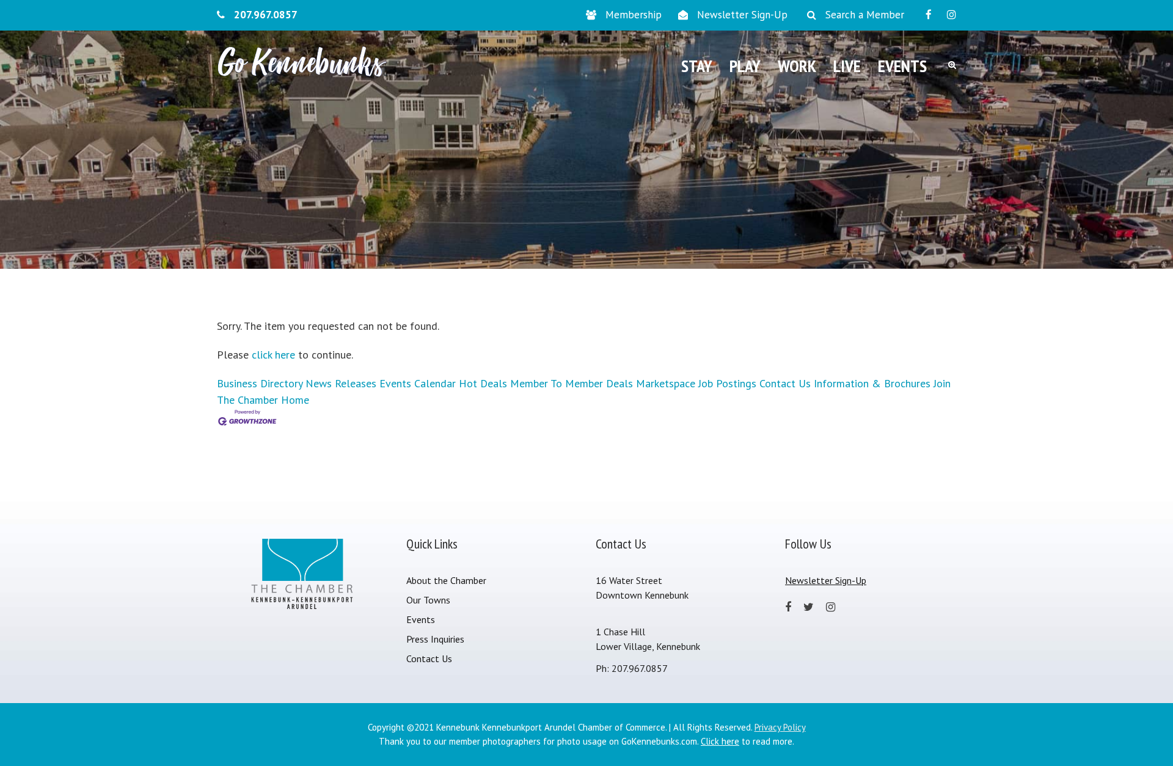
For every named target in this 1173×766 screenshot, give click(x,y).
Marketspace (665, 383)
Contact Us (785, 383)
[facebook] (929, 14)
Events (420, 619)
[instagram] (951, 14)
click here (273, 355)
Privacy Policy (780, 727)
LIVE (847, 65)
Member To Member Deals (571, 383)
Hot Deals (483, 383)
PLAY (745, 65)
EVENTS (902, 65)
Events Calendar (417, 383)
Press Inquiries (435, 639)
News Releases (340, 383)
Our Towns (428, 600)
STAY (696, 65)
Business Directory (259, 383)
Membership (633, 14)
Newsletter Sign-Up (742, 14)
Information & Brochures (872, 383)
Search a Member (864, 14)
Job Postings (727, 383)
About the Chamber (446, 580)
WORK (797, 65)
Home (295, 400)
